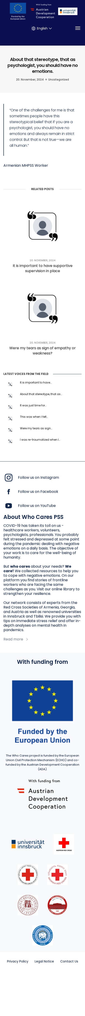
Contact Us (69, 961)
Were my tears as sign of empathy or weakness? (42, 350)
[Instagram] (8, 477)
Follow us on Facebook (38, 491)
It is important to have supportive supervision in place (43, 268)
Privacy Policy (17, 961)
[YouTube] (8, 505)
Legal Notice (44, 961)
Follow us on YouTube (37, 505)
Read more (13, 639)
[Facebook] (8, 491)
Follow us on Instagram (38, 477)
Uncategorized (58, 79)
